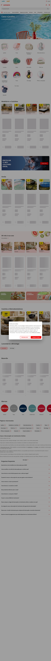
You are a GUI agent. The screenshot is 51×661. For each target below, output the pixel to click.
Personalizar (24, 337)
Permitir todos (36, 337)
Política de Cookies (36, 332)
